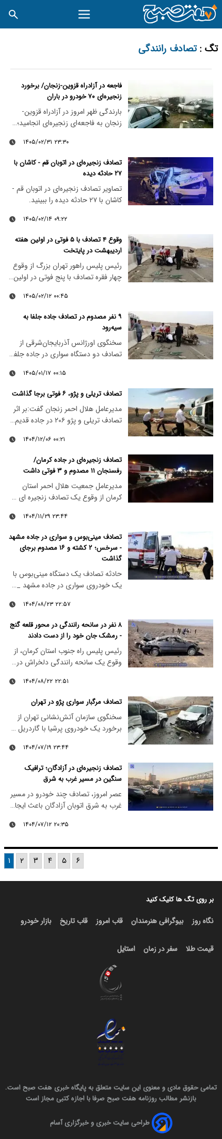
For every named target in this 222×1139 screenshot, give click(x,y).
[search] (13, 14)
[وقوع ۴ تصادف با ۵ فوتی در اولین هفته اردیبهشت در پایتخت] (170, 258)
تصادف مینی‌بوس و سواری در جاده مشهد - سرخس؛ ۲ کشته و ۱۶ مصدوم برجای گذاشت (65, 547)
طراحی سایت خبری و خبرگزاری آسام (100, 1122)
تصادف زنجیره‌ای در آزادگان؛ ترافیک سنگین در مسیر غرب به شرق (73, 773)
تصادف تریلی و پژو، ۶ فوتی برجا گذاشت (67, 393)
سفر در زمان (161, 948)
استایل (126, 948)
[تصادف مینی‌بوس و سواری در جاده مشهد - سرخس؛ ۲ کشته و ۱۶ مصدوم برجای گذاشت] (170, 555)
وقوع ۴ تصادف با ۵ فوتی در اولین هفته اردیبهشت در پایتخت (68, 245)
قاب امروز (109, 921)
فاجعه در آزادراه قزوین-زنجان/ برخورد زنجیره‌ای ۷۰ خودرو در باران (71, 91)
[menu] (84, 14)
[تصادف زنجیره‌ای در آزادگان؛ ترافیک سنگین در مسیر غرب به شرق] (170, 787)
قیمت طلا (200, 948)
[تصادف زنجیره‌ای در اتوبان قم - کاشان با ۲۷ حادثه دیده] (170, 181)
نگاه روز (203, 921)
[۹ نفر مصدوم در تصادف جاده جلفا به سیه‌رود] (170, 335)
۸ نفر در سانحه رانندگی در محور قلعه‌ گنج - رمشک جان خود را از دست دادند (66, 630)
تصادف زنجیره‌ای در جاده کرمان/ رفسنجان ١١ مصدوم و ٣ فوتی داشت (72, 465)
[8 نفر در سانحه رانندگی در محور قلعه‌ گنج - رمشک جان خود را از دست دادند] (170, 643)
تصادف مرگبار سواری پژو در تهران (76, 701)
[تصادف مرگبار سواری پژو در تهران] (170, 720)
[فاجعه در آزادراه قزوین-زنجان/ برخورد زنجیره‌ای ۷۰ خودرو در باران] (170, 104)
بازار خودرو (36, 921)
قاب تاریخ (74, 921)
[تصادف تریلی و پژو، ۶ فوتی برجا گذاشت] (170, 412)
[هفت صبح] (180, 14)
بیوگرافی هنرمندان (157, 921)
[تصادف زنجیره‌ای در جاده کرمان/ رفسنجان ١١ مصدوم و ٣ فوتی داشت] (170, 478)
